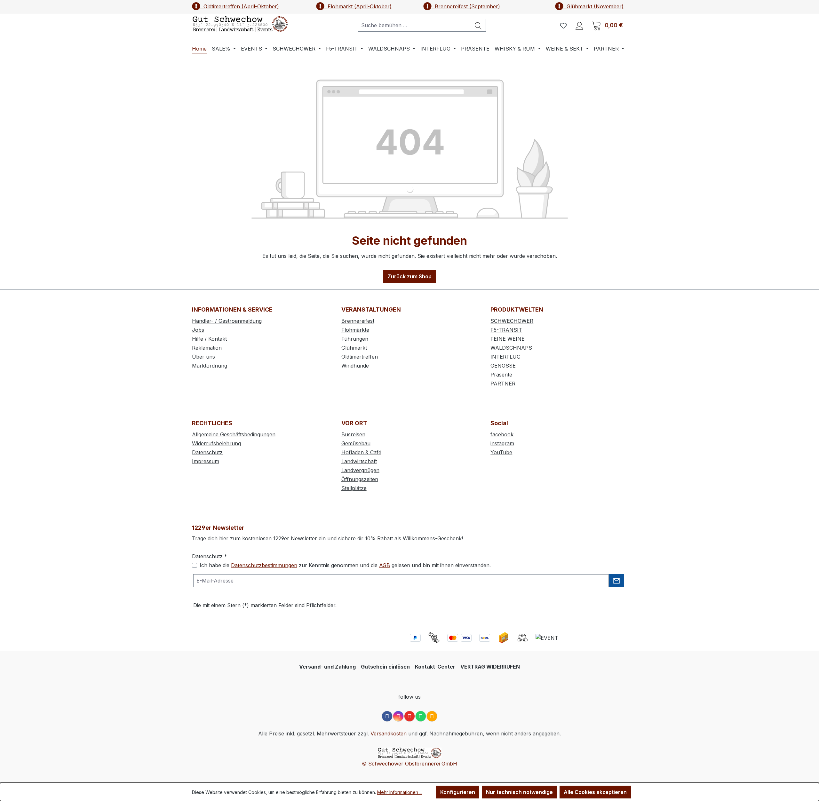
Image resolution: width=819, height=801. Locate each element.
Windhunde (355, 365)
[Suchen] (478, 25)
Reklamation (207, 348)
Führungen (354, 339)
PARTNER (502, 383)
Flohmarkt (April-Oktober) (358, 6)
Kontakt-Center (435, 666)
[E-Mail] (432, 716)
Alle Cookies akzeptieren (595, 792)
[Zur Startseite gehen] (240, 24)
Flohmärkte (355, 330)
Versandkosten (388, 733)
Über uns (203, 356)
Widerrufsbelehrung (216, 443)
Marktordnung (209, 365)
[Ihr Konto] (579, 25)
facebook (501, 434)
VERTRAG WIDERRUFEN (490, 666)
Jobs (198, 330)
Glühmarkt (354, 348)
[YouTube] (409, 716)
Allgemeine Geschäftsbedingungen (233, 434)
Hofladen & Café (361, 452)
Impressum (205, 461)
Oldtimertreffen (359, 356)
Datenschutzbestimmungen (264, 565)
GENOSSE (503, 365)
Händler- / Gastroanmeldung (227, 321)
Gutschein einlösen (385, 666)
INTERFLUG (505, 356)
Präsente (501, 374)
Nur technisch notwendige (519, 792)
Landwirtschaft (359, 461)
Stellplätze (354, 488)
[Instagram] (398, 716)
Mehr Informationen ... (399, 792)
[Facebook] (387, 716)
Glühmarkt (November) (593, 6)
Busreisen (353, 434)
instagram (502, 443)
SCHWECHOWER (511, 321)
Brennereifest (357, 321)
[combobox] (414, 25)
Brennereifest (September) (466, 6)
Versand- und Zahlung (327, 666)
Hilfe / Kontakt (209, 339)
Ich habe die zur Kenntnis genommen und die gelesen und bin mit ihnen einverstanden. (345, 565)
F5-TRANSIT (506, 330)
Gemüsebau (355, 443)
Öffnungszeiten (359, 479)
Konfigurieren (457, 792)
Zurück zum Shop (409, 276)
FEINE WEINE (507, 339)
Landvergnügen (360, 470)
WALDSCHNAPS (511, 348)
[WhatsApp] (421, 716)
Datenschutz (207, 452)
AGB (384, 565)
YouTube (501, 452)
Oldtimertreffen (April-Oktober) (239, 6)
